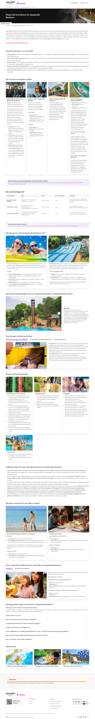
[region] (33, 313)
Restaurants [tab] (9, 568)
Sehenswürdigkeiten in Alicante (28, 7)
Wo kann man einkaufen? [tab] (22, 568)
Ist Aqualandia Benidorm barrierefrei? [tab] (41, 339)
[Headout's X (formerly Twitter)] (88, 717)
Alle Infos (17, 7)
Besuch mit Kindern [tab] (59, 339)
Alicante (7, 25)
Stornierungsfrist (54, 708)
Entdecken (9, 7)
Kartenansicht (19, 106)
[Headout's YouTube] (83, 717)
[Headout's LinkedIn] (78, 717)
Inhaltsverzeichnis (5, 23)
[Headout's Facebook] (85, 717)
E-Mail (30, 703)
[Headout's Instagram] (81, 717)
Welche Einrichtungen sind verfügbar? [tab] (17, 339)
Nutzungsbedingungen (55, 706)
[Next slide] (59, 313)
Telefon (31, 701)
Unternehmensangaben (55, 701)
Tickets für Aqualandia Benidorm (18, 25)
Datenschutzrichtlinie (55, 703)
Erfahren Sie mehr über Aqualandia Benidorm (17, 43)
